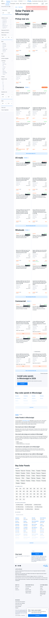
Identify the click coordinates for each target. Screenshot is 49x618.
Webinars (16, 607)
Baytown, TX (7, 22)
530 (37, 491)
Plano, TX (7, 24)
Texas (41, 524)
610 (20, 496)
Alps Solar (4, 43)
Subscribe (37, 553)
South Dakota (43, 518)
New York (34, 530)
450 (27, 491)
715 (23, 499)
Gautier (25, 398)
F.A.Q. (41, 595)
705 (16, 499)
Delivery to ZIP (5, 32)
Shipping (41, 586)
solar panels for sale (25, 420)
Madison (33, 403)
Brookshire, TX (7, 27)
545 (44, 491)
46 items (28, 301)
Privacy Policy (33, 561)
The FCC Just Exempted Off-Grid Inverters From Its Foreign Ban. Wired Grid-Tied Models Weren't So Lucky (30, 571)
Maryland (25, 534)
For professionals (35, 1)
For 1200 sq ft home (29, 506)
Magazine (15, 1)
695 (41, 496)
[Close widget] (46, 609)
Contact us (17, 589)
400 (30, 488)
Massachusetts (27, 537)
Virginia (41, 534)
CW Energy (4, 50)
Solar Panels (7, 3)
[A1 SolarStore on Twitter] (17, 565)
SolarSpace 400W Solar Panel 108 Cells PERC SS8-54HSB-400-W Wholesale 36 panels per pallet (23, 282)
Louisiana (25, 527)
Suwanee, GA (7, 21)
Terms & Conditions (22, 610)
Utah (41, 527)
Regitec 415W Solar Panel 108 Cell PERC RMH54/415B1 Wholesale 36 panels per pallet (40, 251)
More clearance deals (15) (30, 153)
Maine (25, 530)
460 (30, 491)
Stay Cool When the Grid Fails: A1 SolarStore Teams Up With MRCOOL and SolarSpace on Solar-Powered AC (31, 580)
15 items (26, 87)
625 (30, 496)
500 (34, 491)
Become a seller (40, 1)
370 (20, 488)
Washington (42, 537)
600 (16, 496)
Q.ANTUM (4, 71)
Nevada (33, 518)
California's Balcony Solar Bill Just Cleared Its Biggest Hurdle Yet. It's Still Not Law (29, 576)
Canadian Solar (5, 49)
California (17, 527)
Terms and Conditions (38, 560)
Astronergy (4, 46)
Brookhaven (17, 398)
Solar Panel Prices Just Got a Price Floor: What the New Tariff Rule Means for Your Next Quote (31, 577)
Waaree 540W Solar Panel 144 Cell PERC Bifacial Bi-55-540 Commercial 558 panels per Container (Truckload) (23, 322)
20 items (25, 157)
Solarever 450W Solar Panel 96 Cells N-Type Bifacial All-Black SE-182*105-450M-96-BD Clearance (23, 139)
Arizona (16, 521)
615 (23, 496)
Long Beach (34, 400)
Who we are (17, 586)
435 (16, 491)
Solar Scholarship (18, 606)
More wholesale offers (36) (31, 296)
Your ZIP (43, 3)
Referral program (28, 591)
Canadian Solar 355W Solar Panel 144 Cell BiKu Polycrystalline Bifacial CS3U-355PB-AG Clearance (39, 108)
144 (3, 89)
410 (37, 488)
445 (23, 491)
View (23, 333)
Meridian (42, 396)
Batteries (17, 3)
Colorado (17, 530)
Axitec (4, 47)
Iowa (25, 518)
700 (44, 496)
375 (23, 488)
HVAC (21, 3)
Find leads (27, 588)
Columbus (26, 396)
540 (41, 491)
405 (34, 488)
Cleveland (17, 403)
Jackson (33, 398)
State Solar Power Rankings (20, 603)
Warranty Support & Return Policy (43, 593)
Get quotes (22, 383)
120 (3, 86)
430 (44, 488)
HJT (3, 65)
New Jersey (34, 524)
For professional (28, 586)
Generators (24, 3)
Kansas (25, 521)
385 (27, 488)
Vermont (42, 530)
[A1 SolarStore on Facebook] (15, 565)
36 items (26, 230)
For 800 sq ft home (37, 504)
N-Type (4, 68)
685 (34, 496)
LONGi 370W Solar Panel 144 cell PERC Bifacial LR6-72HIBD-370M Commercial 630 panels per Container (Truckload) (39, 355)
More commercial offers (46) (31, 370)
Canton (16, 400)
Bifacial (4, 62)
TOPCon (4, 74)
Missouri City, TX (7, 25)
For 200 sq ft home (19, 504)
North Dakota (35, 537)
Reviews (16, 588)
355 (16, 488)
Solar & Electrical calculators (20, 601)
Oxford (41, 398)
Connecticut (17, 534)
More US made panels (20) (30, 225)
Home (16, 7)
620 (27, 496)
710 (20, 499)
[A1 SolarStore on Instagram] (18, 565)
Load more (31, 407)
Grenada (33, 396)
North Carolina (35, 534)
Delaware (17, 537)
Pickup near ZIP (5, 30)
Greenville (26, 400)
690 (37, 496)
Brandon (17, 396)
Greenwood (26, 403)
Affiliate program (28, 592)
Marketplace (8, 1)
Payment (41, 589)
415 (41, 488)
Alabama (17, 518)
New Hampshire (35, 521)
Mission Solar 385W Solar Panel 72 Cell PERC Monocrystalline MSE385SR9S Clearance (23, 108)
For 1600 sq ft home (19, 509)
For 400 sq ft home (28, 504)
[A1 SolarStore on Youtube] (20, 565)
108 (3, 85)
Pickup (41, 588)
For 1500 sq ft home (38, 506)
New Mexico (34, 527)
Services (12, 1)
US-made (3, 56)
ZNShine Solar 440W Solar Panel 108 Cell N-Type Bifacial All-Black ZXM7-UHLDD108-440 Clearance (39, 139)
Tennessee (42, 521)
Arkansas (17, 524)
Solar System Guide (18, 604)
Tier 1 (2, 53)
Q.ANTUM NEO (5, 72)
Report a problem (43, 591)
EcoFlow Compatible (4, 58)
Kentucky (25, 524)
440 (20, 491)
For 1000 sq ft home (19, 506)
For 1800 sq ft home (29, 509)
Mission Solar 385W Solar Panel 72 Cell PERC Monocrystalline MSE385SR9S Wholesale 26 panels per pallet (23, 179)
